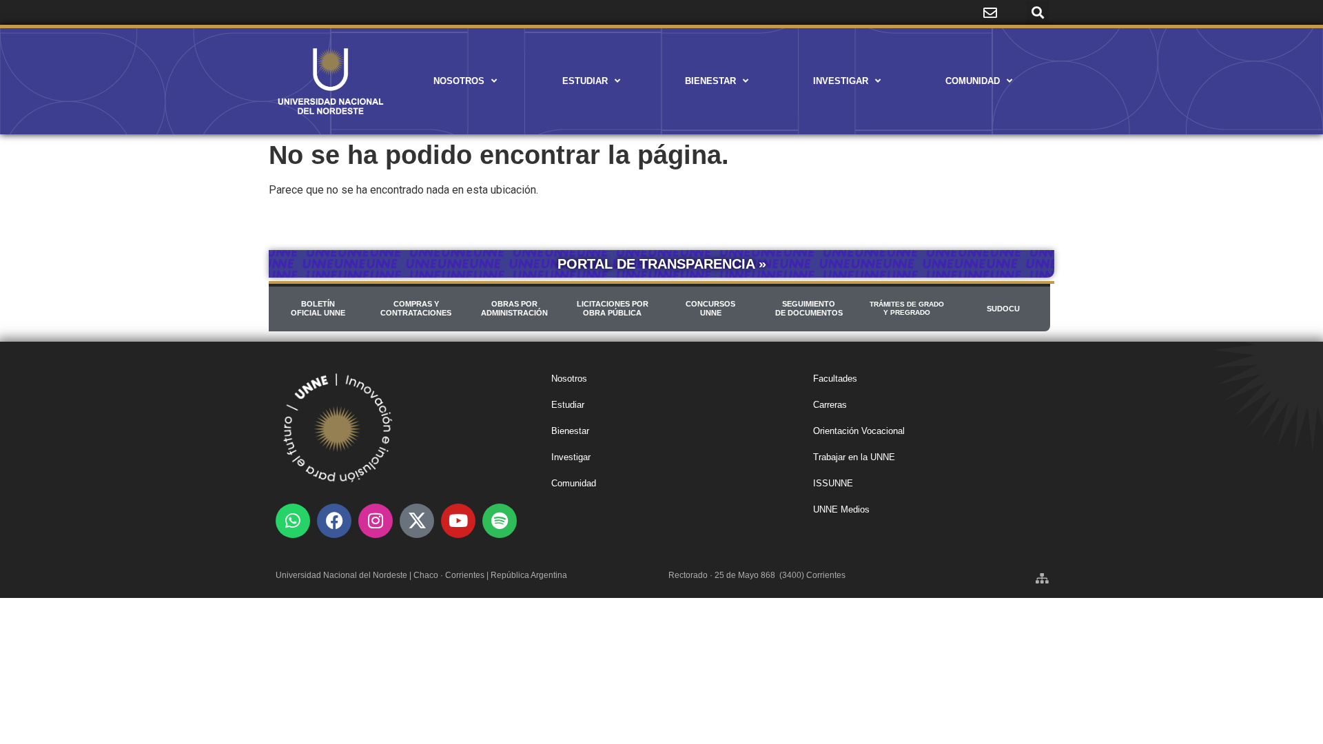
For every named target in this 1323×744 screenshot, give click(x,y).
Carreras (830, 405)
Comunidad (972, 81)
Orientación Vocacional (859, 431)
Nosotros (458, 81)
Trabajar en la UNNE (854, 457)
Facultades (835, 378)
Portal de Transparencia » (661, 263)
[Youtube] (458, 521)
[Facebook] (334, 521)
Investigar (840, 81)
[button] (1037, 12)
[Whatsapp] (293, 521)
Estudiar (585, 81)
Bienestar (710, 81)
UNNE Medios (841, 509)
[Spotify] (499, 521)
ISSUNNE (833, 483)
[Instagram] (375, 521)
